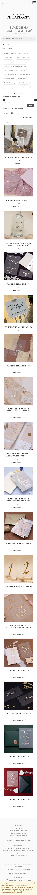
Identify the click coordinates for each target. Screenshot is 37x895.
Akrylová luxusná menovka (18, 714)
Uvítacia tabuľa (22, 78)
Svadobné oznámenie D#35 (18, 366)
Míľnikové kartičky (23, 82)
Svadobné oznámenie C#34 (18, 671)
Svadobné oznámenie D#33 (18, 284)
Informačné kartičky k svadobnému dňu (15, 66)
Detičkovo (7, 87)
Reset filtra (28, 117)
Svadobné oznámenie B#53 (18, 757)
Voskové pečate (8, 57)
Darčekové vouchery (9, 82)
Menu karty (7, 62)
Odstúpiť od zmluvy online (20, 881)
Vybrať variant (19, 206)
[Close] (35, 883)
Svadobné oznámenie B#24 (18, 800)
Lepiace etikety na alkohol (23, 57)
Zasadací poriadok (9, 78)
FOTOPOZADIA (18, 877)
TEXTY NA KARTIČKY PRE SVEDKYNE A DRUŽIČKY (18, 865)
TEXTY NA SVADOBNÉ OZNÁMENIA (18, 869)
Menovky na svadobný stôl (21, 62)
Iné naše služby (17, 87)
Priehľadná (8, 113)
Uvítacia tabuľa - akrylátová (18, 157)
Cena (4, 102)
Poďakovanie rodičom (10, 74)
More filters (19, 93)
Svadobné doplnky (25, 74)
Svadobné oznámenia (10, 53)
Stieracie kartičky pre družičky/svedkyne (14, 70)
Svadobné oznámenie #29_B (18, 544)
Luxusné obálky (23, 53)
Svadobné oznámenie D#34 (18, 200)
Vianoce (27, 87)
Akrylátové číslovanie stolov (18, 587)
